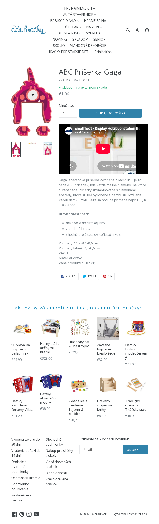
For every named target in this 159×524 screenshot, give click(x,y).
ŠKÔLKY (59, 45)
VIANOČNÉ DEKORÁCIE (88, 45)
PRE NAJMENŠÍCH (78, 8)
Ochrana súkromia (25, 478)
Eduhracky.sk (98, 514)
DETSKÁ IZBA (68, 33)
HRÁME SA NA (95, 20)
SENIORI (99, 39)
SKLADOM (80, 39)
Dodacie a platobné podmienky (20, 466)
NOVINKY (60, 39)
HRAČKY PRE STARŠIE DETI (68, 51)
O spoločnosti (56, 473)
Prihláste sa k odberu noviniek (104, 439)
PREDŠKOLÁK (68, 27)
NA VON (93, 27)
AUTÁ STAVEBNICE (78, 14)
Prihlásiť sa (103, 51)
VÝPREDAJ (94, 33)
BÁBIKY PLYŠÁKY (63, 20)
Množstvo (66, 105)
